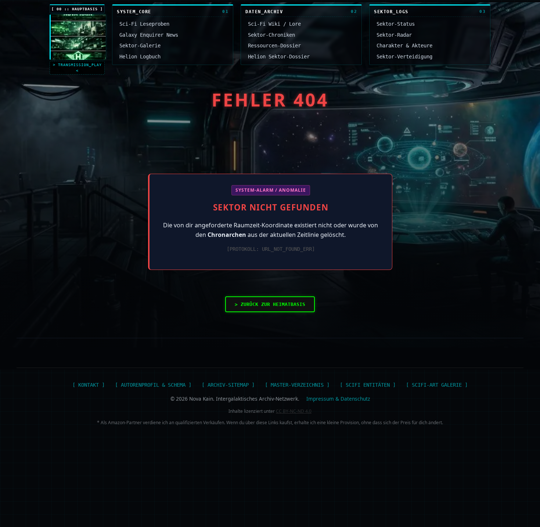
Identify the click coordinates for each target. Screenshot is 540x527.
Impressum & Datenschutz (338, 398)
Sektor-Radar (394, 35)
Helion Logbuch (140, 56)
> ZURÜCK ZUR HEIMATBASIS (270, 304)
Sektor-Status (396, 24)
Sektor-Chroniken (271, 35)
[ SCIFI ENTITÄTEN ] (368, 385)
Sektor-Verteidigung (404, 56)
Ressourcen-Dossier (274, 45)
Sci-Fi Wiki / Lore (274, 24)
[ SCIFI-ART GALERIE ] (437, 385)
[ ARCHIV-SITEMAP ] (228, 385)
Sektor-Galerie (140, 45)
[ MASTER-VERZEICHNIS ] (297, 385)
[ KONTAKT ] (88, 385)
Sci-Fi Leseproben (144, 24)
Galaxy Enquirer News (148, 35)
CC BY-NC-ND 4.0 (294, 411)
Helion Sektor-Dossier (279, 56)
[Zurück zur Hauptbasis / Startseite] (78, 37)
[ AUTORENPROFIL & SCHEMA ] (153, 385)
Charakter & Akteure (404, 45)
